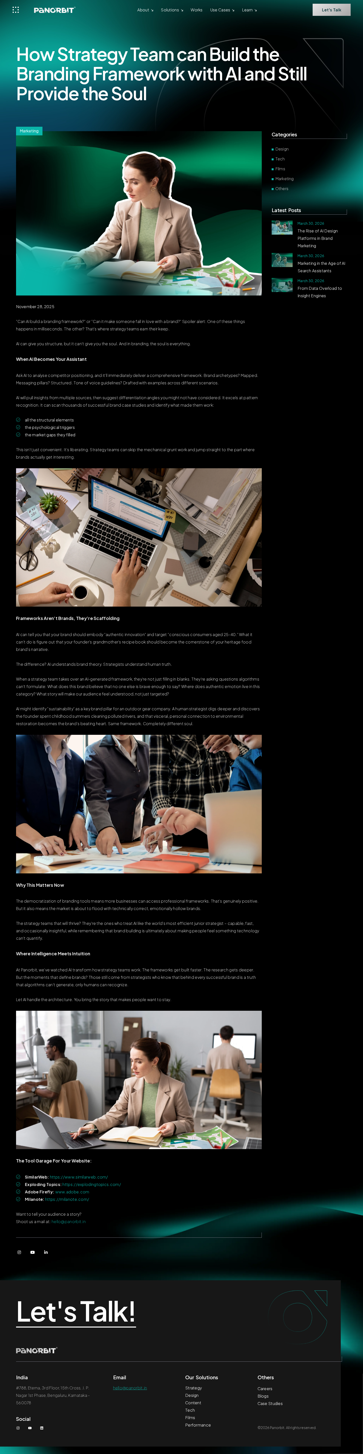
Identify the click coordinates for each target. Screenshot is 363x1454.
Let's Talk (331, 9)
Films (280, 168)
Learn (247, 9)
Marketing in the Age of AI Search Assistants (321, 267)
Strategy (193, 1387)
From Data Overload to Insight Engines (320, 292)
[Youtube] (32, 1252)
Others (281, 188)
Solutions (170, 9)
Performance (198, 1425)
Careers (265, 1388)
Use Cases (220, 9)
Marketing (284, 178)
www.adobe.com (72, 1191)
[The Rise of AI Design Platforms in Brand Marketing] (282, 228)
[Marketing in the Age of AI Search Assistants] (282, 260)
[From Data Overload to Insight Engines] (282, 285)
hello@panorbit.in (69, 1221)
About (143, 9)
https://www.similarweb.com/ (79, 1177)
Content (193, 1402)
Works (197, 9)
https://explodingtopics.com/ (91, 1184)
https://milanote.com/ (67, 1199)
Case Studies (270, 1403)
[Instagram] (19, 1252)
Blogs (263, 1396)
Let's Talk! (76, 1311)
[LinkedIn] (46, 1252)
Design (282, 148)
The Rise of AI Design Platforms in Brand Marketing (318, 238)
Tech (280, 158)
